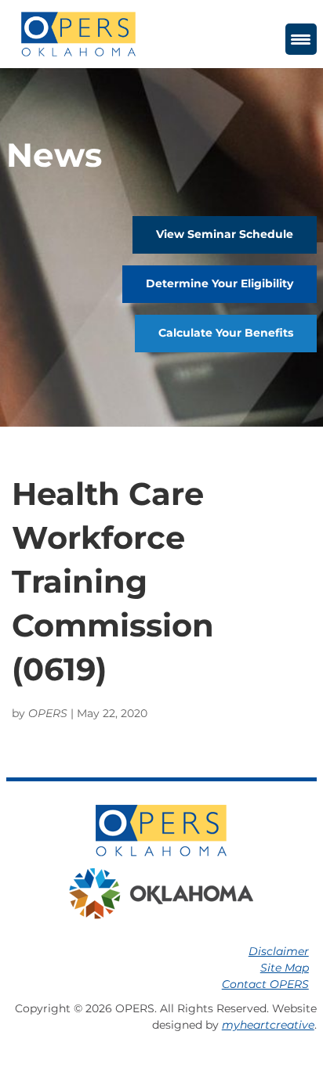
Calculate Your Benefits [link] (225, 333)
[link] (78, 33)
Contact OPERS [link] (265, 984)
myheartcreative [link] (268, 1025)
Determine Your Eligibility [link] (219, 283)
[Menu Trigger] (301, 39)
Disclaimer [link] (279, 951)
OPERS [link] (47, 713)
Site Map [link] (284, 968)
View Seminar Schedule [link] (224, 234)
